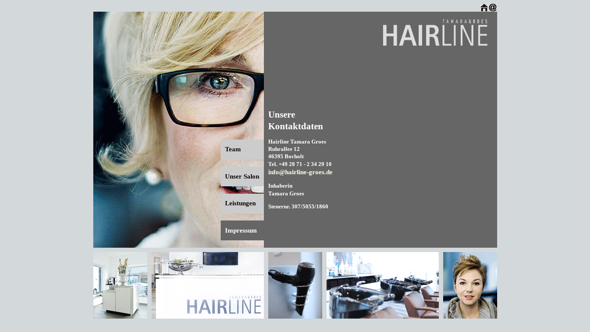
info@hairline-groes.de (300, 172)
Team (233, 149)
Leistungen (240, 203)
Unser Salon (242, 176)
